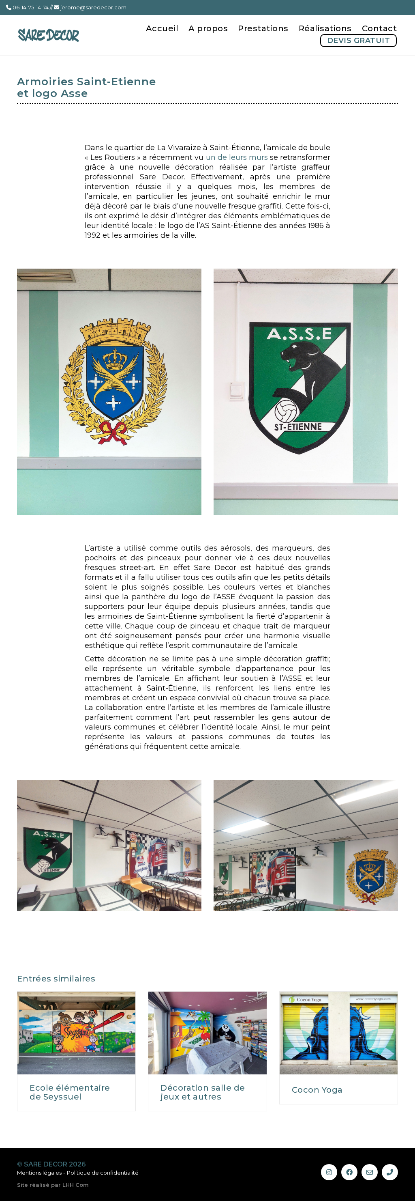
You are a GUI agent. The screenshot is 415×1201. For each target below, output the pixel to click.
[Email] (370, 1172)
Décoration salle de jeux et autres (202, 1092)
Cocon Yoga (317, 1089)
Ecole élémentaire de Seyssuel (70, 1092)
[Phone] (390, 1172)
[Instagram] (329, 1172)
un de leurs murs (237, 157)
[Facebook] (349, 1172)
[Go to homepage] (48, 35)
